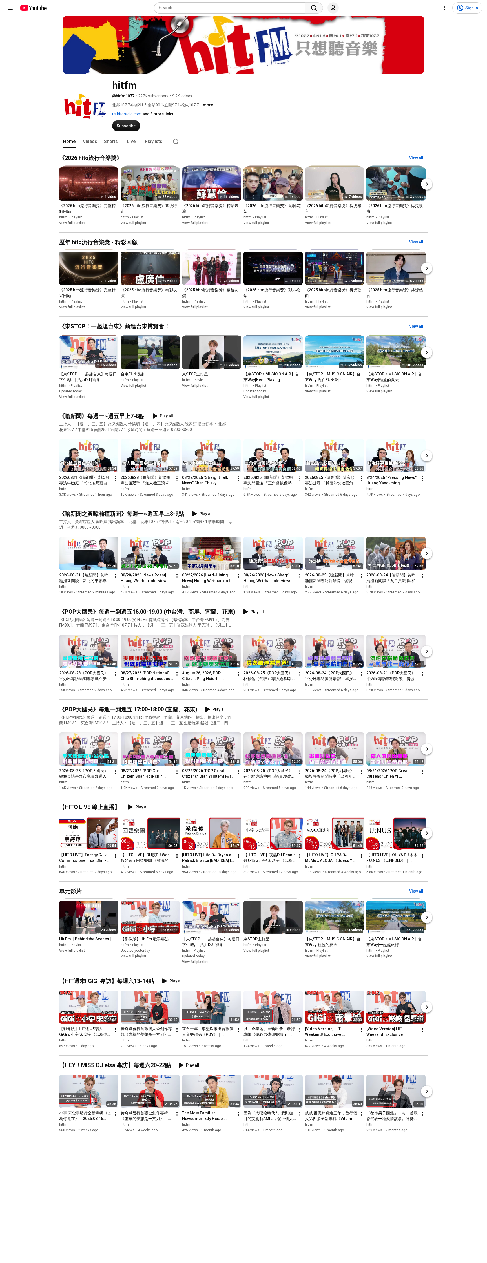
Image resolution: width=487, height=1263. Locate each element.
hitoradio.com (128, 114)
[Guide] (10, 8)
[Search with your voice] (333, 8)
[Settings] (444, 8)
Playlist (76, 217)
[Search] (314, 8)
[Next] (426, 184)
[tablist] (243, 141)
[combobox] (231, 8)
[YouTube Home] (33, 8)
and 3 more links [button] (158, 114)
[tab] (69, 141)
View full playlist (72, 223)
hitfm (63, 217)
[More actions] (115, 478)
